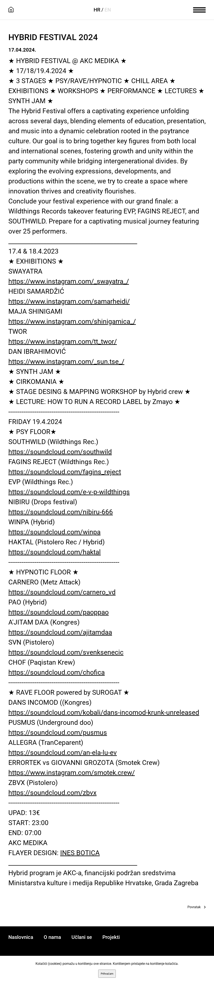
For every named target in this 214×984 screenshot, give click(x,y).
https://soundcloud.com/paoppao (58, 612)
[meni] (199, 9)
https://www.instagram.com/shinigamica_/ (72, 321)
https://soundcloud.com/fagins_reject (64, 472)
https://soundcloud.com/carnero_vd (62, 592)
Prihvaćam (107, 973)
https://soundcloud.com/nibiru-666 (60, 512)
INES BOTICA (80, 853)
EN (107, 9)
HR (97, 9)
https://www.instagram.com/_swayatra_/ (68, 281)
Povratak (194, 907)
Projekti (111, 937)
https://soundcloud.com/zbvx (52, 793)
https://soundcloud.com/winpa (54, 532)
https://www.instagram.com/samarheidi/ (69, 301)
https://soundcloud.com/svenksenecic (66, 652)
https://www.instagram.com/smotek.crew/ (71, 773)
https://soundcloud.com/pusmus (57, 732)
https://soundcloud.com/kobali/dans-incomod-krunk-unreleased (103, 712)
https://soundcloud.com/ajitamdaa (60, 632)
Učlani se (81, 937)
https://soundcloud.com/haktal (54, 552)
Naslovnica (20, 937)
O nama (52, 937)
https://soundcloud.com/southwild (60, 452)
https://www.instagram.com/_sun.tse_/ (66, 362)
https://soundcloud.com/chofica (56, 672)
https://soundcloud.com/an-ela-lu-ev (62, 753)
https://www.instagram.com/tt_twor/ (62, 341)
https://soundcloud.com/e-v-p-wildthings (69, 492)
